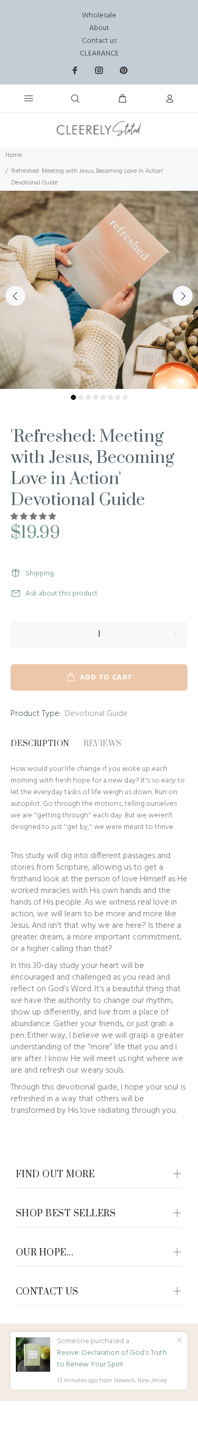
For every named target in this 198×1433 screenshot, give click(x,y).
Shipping (39, 573)
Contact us (99, 41)
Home (13, 155)
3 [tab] (88, 397)
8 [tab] (125, 397)
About (99, 28)
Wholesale (99, 16)
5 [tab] (103, 397)
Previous (15, 296)
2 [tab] (80, 397)
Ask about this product (61, 594)
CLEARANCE (99, 54)
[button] (34, 517)
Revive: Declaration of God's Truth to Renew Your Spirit (112, 1359)
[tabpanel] (99, 290)
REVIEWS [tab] (102, 744)
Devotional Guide (96, 714)
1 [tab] (73, 397)
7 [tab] (117, 397)
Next (183, 296)
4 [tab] (95, 397)
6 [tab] (110, 397)
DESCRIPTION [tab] (40, 744)
